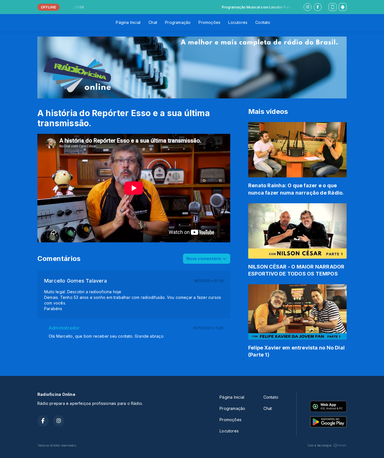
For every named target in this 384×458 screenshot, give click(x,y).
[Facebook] (318, 7)
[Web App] (332, 7)
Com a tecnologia (319, 445)
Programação (178, 22)
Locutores (237, 22)
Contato (262, 22)
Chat (152, 22)
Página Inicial (128, 22)
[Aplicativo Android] (343, 7)
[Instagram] (307, 7)
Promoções (209, 22)
